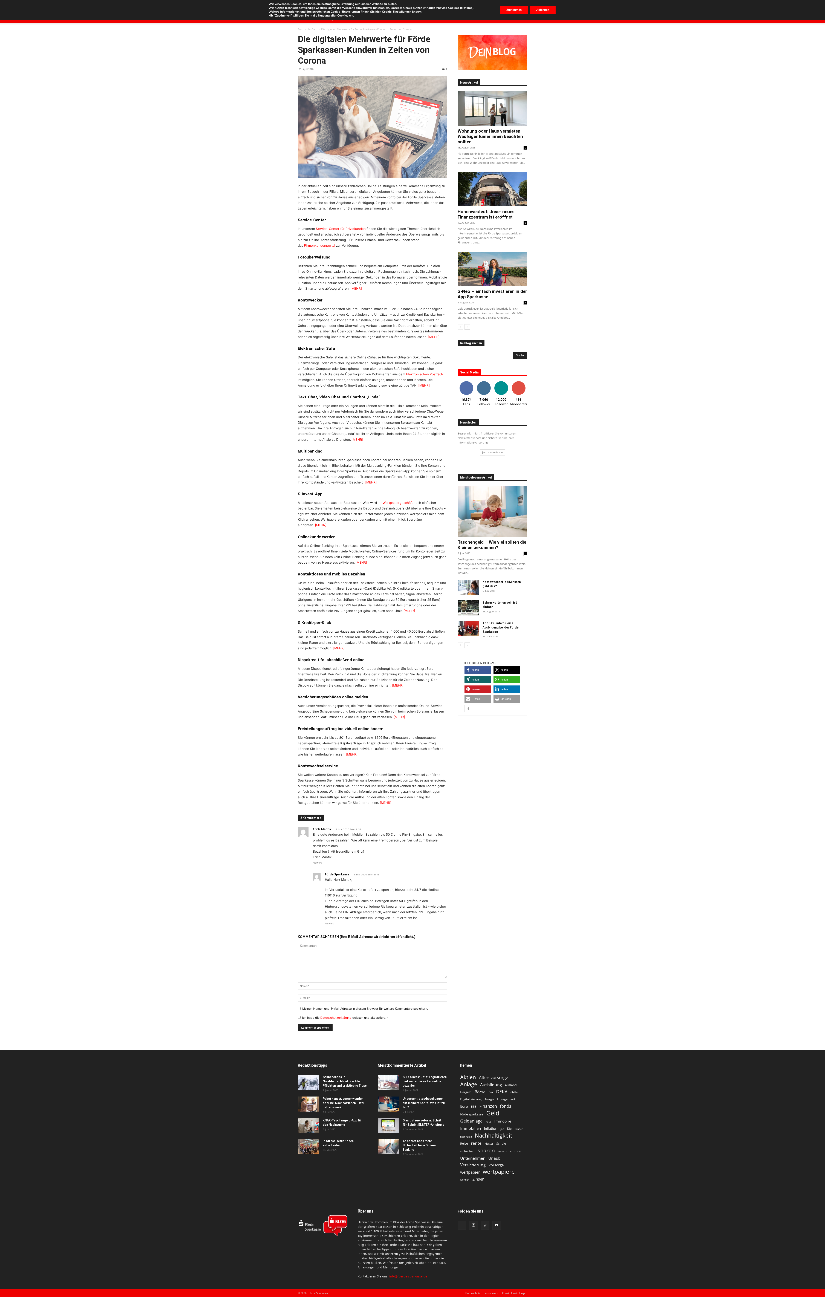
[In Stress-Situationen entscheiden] (308, 1146)
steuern (502, 1151)
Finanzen (488, 1106)
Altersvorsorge (493, 1077)
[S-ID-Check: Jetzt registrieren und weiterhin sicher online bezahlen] (388, 1082)
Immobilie (502, 1121)
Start (301, 29)
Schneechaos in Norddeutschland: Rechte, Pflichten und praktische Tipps (345, 1081)
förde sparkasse (471, 1114)
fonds (505, 1106)
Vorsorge (496, 1165)
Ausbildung (491, 1084)
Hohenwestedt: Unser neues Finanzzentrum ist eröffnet (486, 214)
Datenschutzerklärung (336, 1017)
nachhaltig (466, 1136)
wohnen (464, 1179)
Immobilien (470, 1128)
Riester (488, 1144)
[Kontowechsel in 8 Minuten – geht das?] (468, 587)
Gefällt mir (466, 382)
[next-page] (467, 327)
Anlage (468, 1084)
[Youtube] (496, 1225)
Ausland (511, 1085)
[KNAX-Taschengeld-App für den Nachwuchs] (308, 1125)
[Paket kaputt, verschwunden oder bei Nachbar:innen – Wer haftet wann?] (308, 1104)
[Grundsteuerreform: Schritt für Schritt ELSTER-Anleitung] (388, 1125)
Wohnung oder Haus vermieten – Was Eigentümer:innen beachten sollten (491, 136)
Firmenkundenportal (319, 245)
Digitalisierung (470, 1099)
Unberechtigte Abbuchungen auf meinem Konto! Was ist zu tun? (424, 1103)
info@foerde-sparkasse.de (408, 1276)
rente (476, 1143)
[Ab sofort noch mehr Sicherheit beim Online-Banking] (388, 1146)
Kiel (509, 1128)
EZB (473, 1106)
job (502, 1129)
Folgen (484, 382)
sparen (486, 1150)
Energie (489, 1099)
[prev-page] (460, 327)
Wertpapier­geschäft (398, 503)
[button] (477, 670)
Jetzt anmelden (491, 452)
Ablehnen (542, 10)
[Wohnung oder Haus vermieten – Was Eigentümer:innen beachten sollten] (492, 108)
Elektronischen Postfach (424, 374)
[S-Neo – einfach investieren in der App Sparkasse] (492, 269)
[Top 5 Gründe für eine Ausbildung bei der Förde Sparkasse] (468, 628)
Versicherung (473, 1164)
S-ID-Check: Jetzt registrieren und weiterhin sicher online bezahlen (425, 1081)
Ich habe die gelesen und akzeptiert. (345, 1017)
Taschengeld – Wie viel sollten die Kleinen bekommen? (492, 545)
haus (488, 1121)
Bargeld (466, 1092)
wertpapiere (499, 1171)
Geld (493, 1113)
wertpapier (470, 1172)
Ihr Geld (312, 29)
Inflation (490, 1128)
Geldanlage (471, 1121)
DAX (491, 1092)
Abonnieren (519, 382)
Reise (464, 1143)
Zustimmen (514, 10)
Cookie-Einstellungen (514, 1293)
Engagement (506, 1099)
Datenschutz (472, 1293)
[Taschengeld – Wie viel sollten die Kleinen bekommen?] (492, 511)
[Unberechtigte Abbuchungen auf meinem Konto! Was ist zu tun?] (388, 1104)
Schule (501, 1143)
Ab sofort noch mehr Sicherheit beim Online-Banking (419, 1145)
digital (514, 1092)
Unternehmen (472, 1158)
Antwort (317, 862)
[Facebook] (462, 1225)
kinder (518, 1128)
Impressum (491, 1293)
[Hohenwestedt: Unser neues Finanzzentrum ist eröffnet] (492, 189)
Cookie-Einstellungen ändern (402, 12)
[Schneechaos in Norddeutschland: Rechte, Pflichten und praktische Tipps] (308, 1082)
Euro (464, 1106)
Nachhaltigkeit (493, 1135)
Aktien (468, 1077)
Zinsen (478, 1179)
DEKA (501, 1091)
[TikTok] (485, 1225)
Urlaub (494, 1158)
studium (516, 1151)
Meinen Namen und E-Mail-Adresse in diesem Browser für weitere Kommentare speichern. (365, 1008)
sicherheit (467, 1151)
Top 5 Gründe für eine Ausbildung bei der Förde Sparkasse (500, 627)
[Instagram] (473, 1225)
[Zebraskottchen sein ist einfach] (468, 607)
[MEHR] (356, 288)
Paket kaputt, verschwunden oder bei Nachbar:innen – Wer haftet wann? (344, 1103)
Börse (480, 1092)
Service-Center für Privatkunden (341, 229)
